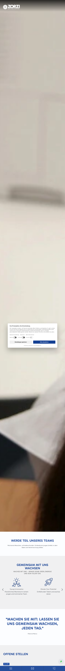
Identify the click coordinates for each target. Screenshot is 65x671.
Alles (6, 664)
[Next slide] (62, 589)
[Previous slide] (3, 589)
